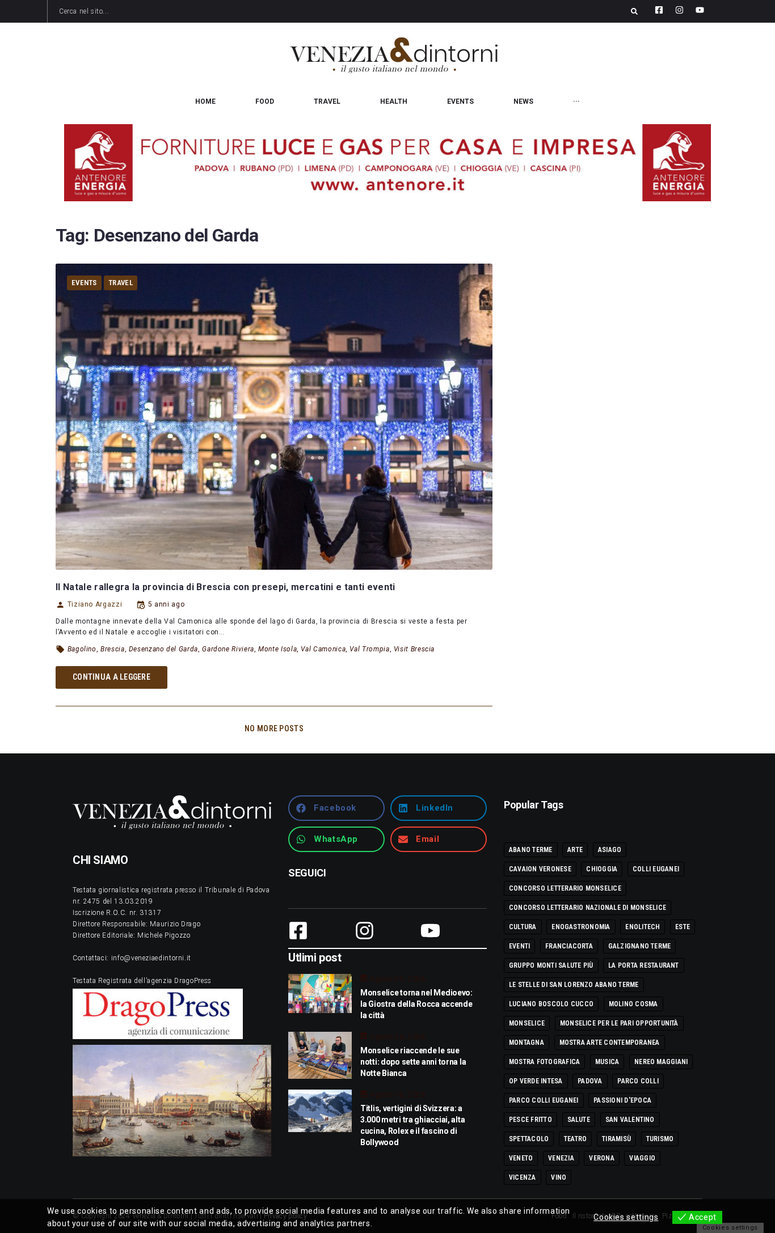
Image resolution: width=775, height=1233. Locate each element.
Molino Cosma (633, 1004)
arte (575, 850)
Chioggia (601, 869)
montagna (526, 1042)
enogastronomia (580, 927)
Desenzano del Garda (163, 649)
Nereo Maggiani (661, 1062)
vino (558, 1177)
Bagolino (82, 649)
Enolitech (642, 927)
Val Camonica (323, 649)
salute (578, 1120)
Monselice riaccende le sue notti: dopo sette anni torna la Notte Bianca (413, 1062)
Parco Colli (638, 1081)
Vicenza (522, 1177)
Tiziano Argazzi (95, 604)
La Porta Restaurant (643, 965)
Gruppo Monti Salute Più (551, 965)
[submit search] (634, 11)
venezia (561, 1158)
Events (84, 282)
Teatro (575, 1139)
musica (607, 1062)
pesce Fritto (530, 1120)
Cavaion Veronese (540, 869)
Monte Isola (277, 649)
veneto (521, 1158)
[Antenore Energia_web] (387, 162)
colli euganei (656, 869)
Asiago (609, 850)
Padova (590, 1081)
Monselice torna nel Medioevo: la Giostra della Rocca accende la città (416, 1004)
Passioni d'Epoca (622, 1100)
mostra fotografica (544, 1062)
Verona (601, 1158)
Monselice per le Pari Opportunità (619, 1023)
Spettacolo (529, 1139)
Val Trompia (369, 649)
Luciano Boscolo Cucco (551, 1004)
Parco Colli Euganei (544, 1100)
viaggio (642, 1158)
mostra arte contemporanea (609, 1042)
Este (682, 927)
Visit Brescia (414, 649)
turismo (660, 1139)
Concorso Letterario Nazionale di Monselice (587, 908)
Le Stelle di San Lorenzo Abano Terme (574, 985)
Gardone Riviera (228, 649)
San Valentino (630, 1120)
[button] (336, 808)
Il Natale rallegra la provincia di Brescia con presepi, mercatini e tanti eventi (225, 587)
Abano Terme (531, 850)
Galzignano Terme (639, 946)
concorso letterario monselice (565, 888)
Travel (120, 282)
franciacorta (569, 946)
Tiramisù (616, 1139)
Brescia (112, 649)
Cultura (523, 927)
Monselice (527, 1023)
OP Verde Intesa (536, 1081)
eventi (519, 946)
